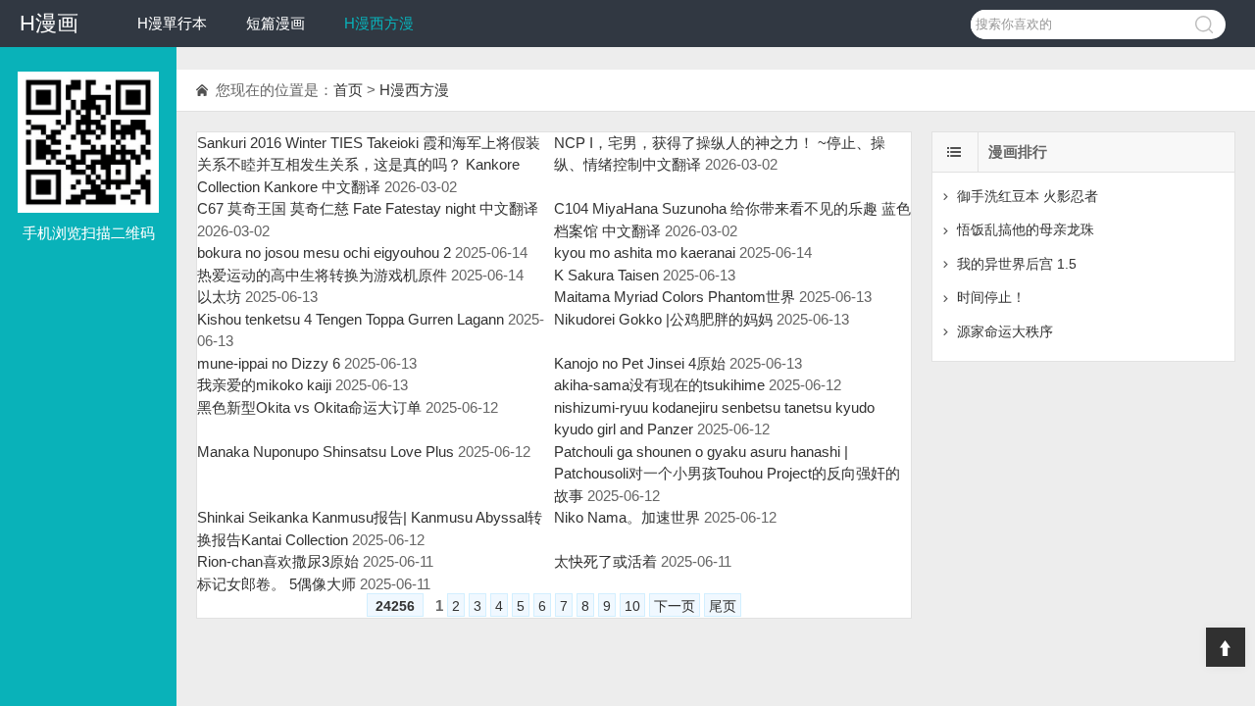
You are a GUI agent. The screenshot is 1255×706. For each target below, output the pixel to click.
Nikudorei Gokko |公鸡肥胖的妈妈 (663, 319)
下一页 (674, 606)
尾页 (722, 606)
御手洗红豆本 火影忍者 (1027, 196)
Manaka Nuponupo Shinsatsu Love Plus (325, 451)
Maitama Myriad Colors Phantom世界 (674, 296)
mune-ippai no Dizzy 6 (268, 363)
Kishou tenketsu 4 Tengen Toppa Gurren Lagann (350, 319)
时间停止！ (991, 297)
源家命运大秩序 (1005, 331)
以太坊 (219, 296)
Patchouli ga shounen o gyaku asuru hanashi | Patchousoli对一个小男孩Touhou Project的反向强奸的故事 (727, 473)
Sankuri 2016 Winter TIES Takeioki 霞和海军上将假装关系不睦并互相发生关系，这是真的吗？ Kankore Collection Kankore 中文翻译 (368, 164)
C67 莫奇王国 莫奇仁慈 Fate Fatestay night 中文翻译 (367, 208)
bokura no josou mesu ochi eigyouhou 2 (324, 252)
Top (1225, 647)
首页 (348, 89)
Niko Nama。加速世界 (627, 517)
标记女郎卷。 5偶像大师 (276, 584)
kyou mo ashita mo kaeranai (644, 252)
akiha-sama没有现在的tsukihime (659, 385)
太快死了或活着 (605, 561)
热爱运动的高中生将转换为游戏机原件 (322, 275)
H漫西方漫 (379, 23)
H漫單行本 (172, 23)
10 (632, 606)
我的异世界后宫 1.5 (1017, 264)
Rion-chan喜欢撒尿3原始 (278, 561)
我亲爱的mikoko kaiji (264, 385)
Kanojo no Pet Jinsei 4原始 (640, 363)
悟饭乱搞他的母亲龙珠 (1025, 229)
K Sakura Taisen (606, 275)
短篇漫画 (275, 23)
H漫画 (49, 23)
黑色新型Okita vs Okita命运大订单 (309, 407)
